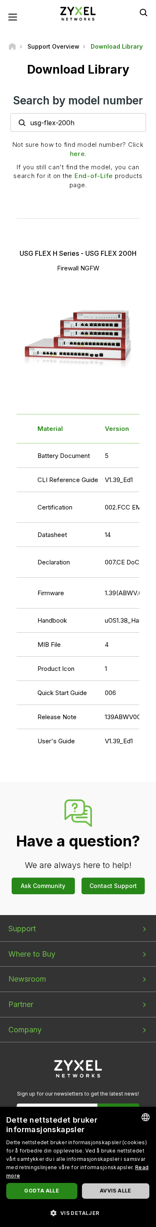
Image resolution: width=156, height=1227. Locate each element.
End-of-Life (93, 176)
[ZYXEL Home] (78, 13)
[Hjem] (12, 46)
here (77, 154)
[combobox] (145, 1117)
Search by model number (78, 100)
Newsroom (27, 979)
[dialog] (78, 1167)
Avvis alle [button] (115, 1190)
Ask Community (43, 885)
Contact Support (113, 885)
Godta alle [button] (41, 1190)
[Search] (143, 12)
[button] (78, 1212)
